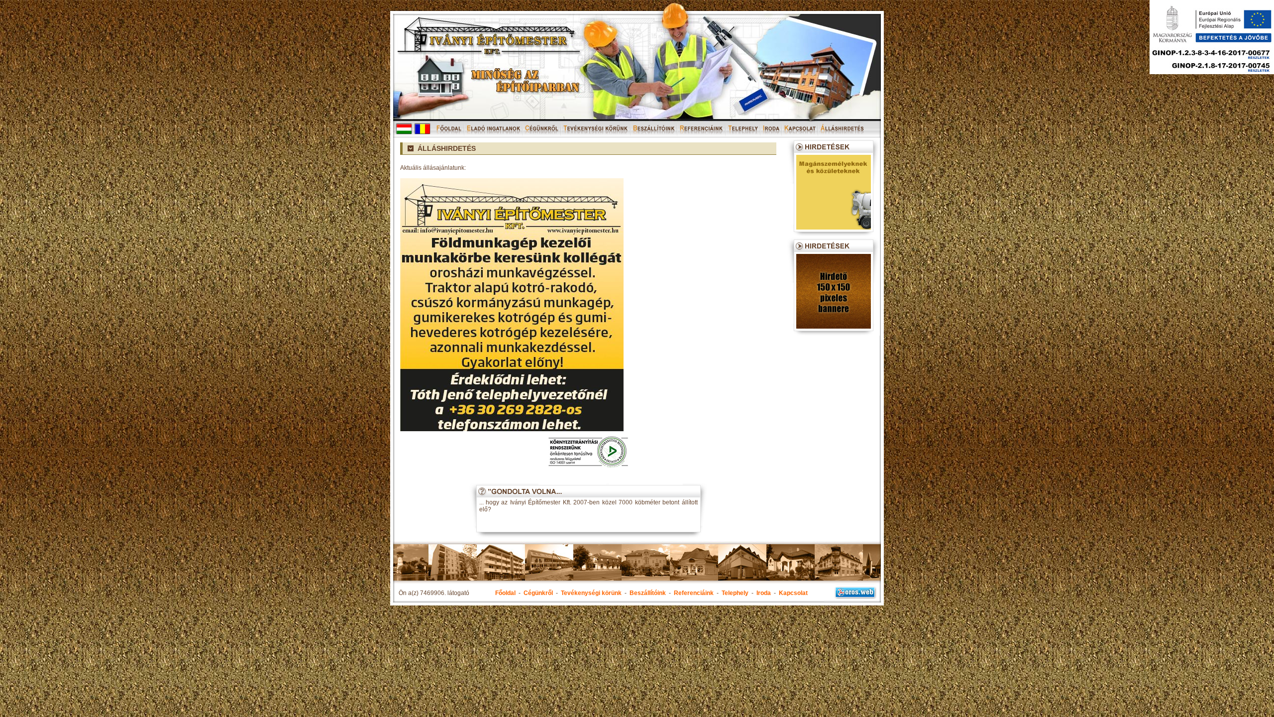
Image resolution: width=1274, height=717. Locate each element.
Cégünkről (538, 593)
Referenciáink (694, 593)
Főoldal (505, 593)
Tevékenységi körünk (591, 593)
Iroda (763, 593)
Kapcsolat (793, 593)
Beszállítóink (648, 593)
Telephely (735, 593)
